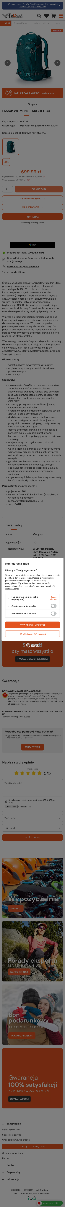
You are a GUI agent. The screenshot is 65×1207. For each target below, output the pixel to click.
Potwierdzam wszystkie (33, 625)
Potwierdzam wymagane (32, 633)
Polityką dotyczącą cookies (19, 578)
